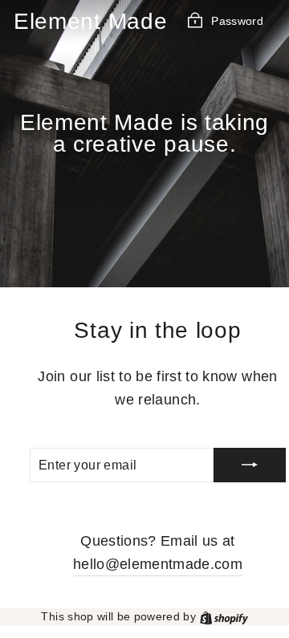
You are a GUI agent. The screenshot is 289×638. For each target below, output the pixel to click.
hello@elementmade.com (157, 564)
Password (237, 20)
